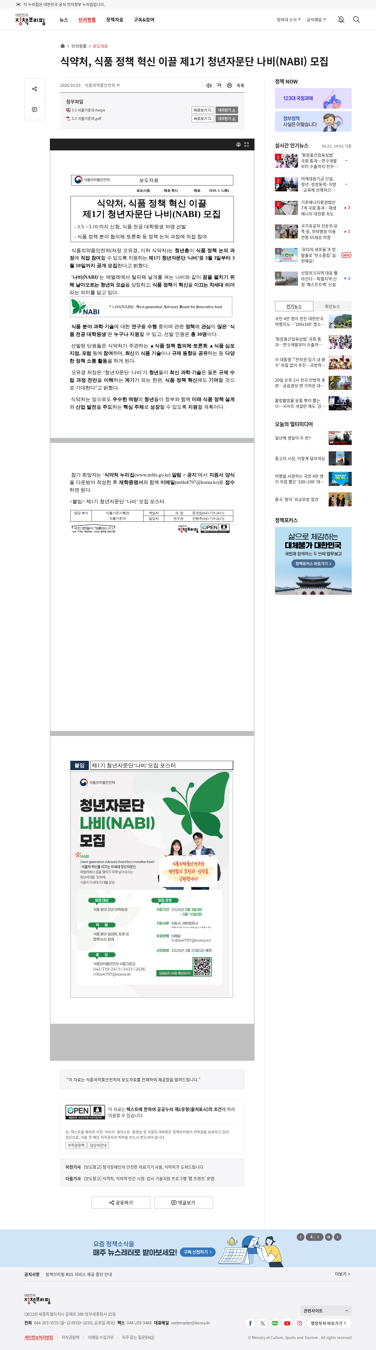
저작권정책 (76, 1145)
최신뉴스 (332, 306)
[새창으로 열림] (229, 85)
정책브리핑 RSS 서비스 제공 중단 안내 (79, 1274)
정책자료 (115, 19)
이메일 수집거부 (101, 1337)
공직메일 (314, 19)
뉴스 (64, 19)
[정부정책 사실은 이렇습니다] (313, 121)
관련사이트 (313, 1310)
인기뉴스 (294, 306)
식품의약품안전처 (100, 85)
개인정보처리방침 (38, 1337)
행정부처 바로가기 (326, 1323)
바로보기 (200, 109)
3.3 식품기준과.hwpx (88, 110)
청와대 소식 (286, 19)
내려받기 (224, 109)
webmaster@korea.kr (190, 1323)
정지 (329, 1237)
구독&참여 (144, 19)
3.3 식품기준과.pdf (86, 118)
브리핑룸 (87, 19)
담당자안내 (98, 1145)
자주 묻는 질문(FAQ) (138, 1337)
